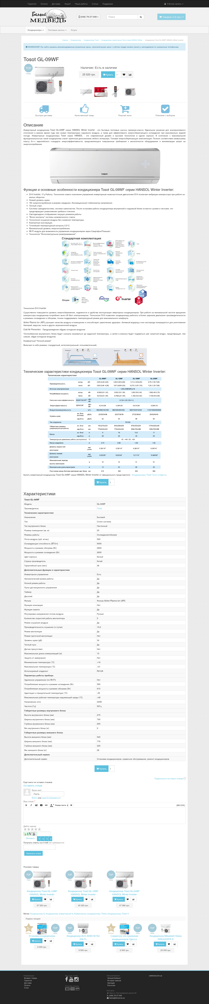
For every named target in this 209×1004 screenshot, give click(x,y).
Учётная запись (174, 3)
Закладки (111, 983)
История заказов (114, 980)
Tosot (99, 508)
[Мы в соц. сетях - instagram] (76, 980)
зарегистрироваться (51, 797)
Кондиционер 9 (37, 913)
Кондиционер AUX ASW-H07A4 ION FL (83, 937)
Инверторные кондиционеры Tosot (90, 913)
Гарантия (32, 3)
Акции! (68, 3)
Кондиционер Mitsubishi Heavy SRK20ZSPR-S (166, 937)
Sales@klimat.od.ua (117, 998)
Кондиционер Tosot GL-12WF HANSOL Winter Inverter (42, 892)
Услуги (74, 29)
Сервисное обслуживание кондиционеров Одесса (124, 937)
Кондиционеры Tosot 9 (118, 913)
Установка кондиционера (42, 936)
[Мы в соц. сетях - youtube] (71, 980)
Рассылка (111, 985)
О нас (26, 987)
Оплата (44, 3)
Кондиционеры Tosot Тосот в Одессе (149, 474)
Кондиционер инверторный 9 (59, 913)
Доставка (56, 3)
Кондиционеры (35, 29)
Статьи (95, 3)
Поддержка (108, 3)
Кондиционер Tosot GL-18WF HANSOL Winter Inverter (83, 892)
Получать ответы (31, 842)
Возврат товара (30, 978)
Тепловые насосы (56, 29)
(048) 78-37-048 (115, 995)
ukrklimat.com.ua (155, 975)
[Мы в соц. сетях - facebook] (66, 980)
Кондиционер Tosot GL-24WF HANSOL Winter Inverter (124, 892)
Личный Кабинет (114, 978)
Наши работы (81, 3)
